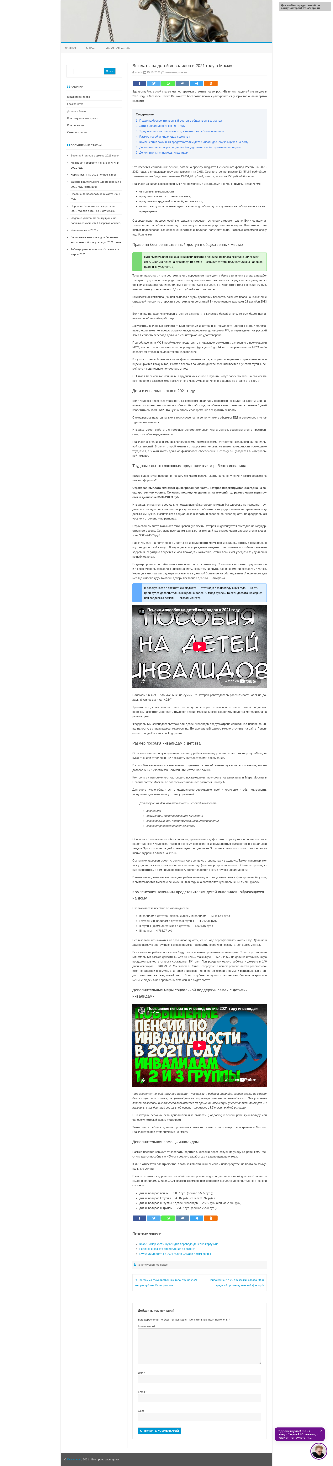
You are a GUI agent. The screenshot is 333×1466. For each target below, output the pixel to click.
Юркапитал (74, 1459)
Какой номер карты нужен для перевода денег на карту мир (178, 1244)
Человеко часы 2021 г (84, 230)
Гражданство (75, 103)
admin (139, 72)
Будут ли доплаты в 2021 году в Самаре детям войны (175, 1253)
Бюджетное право (78, 96)
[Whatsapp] (168, 83)
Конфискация (75, 125)
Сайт (141, 1410)
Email (142, 1391)
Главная (70, 47)
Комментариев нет (176, 72)
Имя (141, 1372)
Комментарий (146, 1326)
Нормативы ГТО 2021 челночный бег (94, 174)
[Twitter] (154, 83)
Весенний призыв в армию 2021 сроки (95, 155)
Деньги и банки (76, 111)
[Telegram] (196, 83)
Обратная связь (118, 47)
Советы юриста (77, 132)
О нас (90, 47)
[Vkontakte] (182, 83)
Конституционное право (152, 1264)
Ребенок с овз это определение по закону (167, 1248)
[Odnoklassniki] (211, 83)
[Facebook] (139, 83)
